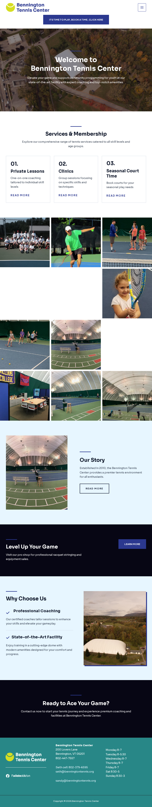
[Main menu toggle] (142, 7)
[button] (76, 19)
